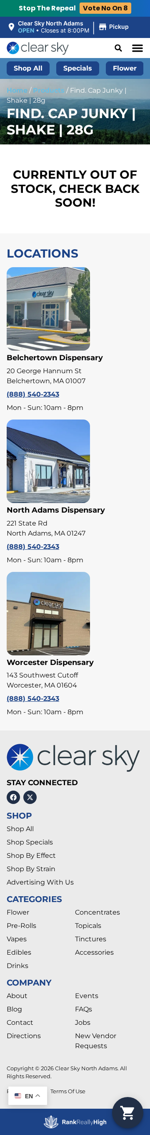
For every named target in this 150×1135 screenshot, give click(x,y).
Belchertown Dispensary (55, 357)
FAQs (83, 1009)
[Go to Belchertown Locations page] (48, 309)
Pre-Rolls (21, 926)
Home (17, 90)
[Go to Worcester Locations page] (48, 613)
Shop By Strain (31, 869)
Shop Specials (30, 842)
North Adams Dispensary (56, 510)
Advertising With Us (40, 882)
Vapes (17, 939)
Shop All (20, 829)
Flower (18, 912)
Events (86, 996)
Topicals (88, 926)
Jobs (82, 1022)
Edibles (19, 952)
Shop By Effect (31, 855)
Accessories (94, 952)
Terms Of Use (67, 1091)
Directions (24, 1036)
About (17, 996)
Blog (14, 1009)
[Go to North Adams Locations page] (48, 461)
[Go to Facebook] (13, 797)
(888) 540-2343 (33, 394)
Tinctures (90, 939)
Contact (20, 1022)
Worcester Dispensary (50, 662)
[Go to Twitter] (30, 797)
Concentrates (97, 912)
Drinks (17, 966)
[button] (69, 27)
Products (49, 90)
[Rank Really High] (75, 1121)
